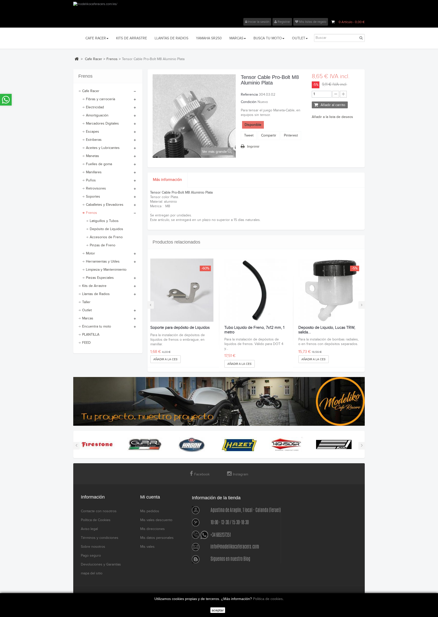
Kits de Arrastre (94, 286)
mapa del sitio (91, 573)
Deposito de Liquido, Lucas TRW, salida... (326, 329)
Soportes (93, 197)
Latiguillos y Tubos (104, 221)
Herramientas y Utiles (103, 262)
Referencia (249, 95)
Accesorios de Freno (106, 237)
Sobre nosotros (93, 547)
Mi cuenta (150, 497)
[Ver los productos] (97, 444)
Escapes (92, 132)
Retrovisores (96, 188)
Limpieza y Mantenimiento (106, 270)
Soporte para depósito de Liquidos (180, 327)
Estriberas (94, 140)
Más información (167, 179)
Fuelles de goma (99, 164)
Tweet (248, 135)
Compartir (268, 135)
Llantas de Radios (96, 294)
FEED (86, 343)
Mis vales (147, 547)
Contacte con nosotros (99, 511)
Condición (249, 102)
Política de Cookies (96, 520)
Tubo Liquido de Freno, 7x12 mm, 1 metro (254, 329)
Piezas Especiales (100, 278)
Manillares (94, 172)
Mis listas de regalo (312, 22)
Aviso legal (89, 529)
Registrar (283, 22)
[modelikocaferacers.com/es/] (219, 10)
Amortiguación (97, 115)
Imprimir (253, 147)
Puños (91, 180)
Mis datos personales (157, 538)
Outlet (87, 310)
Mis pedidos (149, 511)
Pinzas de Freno (102, 245)
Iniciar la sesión (258, 22)
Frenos (91, 213)
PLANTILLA (90, 335)
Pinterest (291, 135)
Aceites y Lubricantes (103, 148)
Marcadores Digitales (102, 124)
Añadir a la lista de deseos (332, 117)
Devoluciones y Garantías (101, 564)
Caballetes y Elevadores (104, 205)
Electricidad (95, 107)
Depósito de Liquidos (106, 229)
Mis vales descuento (156, 520)
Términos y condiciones (99, 538)
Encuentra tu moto (96, 326)
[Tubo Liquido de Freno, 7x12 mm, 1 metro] (255, 290)
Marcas (87, 318)
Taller (86, 302)
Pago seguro (91, 556)
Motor (90, 253)
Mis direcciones (152, 529)
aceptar (218, 610)
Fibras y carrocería (100, 99)
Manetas (92, 156)
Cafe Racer (90, 91)
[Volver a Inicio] (77, 58)
